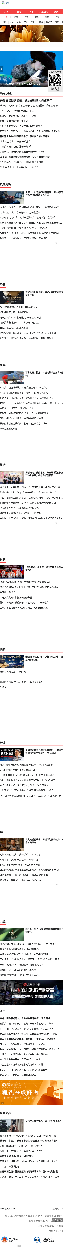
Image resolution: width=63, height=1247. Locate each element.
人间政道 (40, 1043)
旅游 (3, 465)
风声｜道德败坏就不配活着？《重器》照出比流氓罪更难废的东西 (31, 222)
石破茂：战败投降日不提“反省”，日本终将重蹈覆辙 (24, 413)
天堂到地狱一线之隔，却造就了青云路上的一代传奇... (25, 1033)
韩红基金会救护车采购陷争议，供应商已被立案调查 (24, 136)
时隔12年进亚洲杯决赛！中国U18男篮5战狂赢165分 (25, 582)
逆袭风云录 (54, 1049)
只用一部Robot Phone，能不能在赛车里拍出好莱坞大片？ (28, 780)
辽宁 (26, 22)
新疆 (41, 22)
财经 (19, 11)
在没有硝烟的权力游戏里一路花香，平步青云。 (22, 1038)
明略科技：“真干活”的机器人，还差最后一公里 (22, 212)
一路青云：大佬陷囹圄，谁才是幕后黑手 (19, 1054)
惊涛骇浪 (51, 1038)
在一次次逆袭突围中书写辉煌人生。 (17, 1059)
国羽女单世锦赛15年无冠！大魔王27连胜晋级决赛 (24, 607)
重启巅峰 (45, 1018)
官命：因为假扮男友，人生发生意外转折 (19, 1018)
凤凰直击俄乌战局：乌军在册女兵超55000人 (21, 126)
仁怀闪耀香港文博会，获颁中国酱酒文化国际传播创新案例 (28, 502)
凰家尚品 (5, 1113)
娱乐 (56, 11)
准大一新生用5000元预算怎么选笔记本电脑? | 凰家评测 (26, 764)
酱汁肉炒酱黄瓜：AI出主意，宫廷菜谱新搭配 (21, 681)
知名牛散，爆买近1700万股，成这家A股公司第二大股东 (26, 337)
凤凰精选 (5, 185)
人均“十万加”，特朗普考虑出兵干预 (17, 110)
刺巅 (40, 1064)
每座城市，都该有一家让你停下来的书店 (19, 859)
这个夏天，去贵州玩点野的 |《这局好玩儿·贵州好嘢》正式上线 (30, 487)
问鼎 (55, 1033)
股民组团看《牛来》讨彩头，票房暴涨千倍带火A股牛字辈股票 (29, 232)
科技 (31, 11)
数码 (47, 17)
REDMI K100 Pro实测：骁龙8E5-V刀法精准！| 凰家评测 (27, 774)
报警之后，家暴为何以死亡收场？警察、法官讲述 (23, 238)
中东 (12, 22)
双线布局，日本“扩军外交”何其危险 (17, 408)
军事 (3, 365)
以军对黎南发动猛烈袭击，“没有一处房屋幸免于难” (24, 392)
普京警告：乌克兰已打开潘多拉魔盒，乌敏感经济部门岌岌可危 (30, 131)
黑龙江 (49, 22)
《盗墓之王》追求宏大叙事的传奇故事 (18, 1064)
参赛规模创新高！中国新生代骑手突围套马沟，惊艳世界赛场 (29, 587)
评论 (16, 17)
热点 (3, 93)
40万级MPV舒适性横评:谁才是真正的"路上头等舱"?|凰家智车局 (30, 795)
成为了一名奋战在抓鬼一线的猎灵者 (17, 1043)
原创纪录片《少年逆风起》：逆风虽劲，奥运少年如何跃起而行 (29, 959)
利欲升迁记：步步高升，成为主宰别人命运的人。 (23, 1023)
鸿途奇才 (45, 1054)
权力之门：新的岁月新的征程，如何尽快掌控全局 (23, 1069)
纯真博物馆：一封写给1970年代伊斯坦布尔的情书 (24, 875)
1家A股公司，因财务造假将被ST (15, 312)
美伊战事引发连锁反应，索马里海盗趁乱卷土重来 (23, 423)
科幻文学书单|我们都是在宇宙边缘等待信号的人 (23, 864)
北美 (19, 22)
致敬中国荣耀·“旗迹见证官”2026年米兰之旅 (20, 512)
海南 (57, 22)
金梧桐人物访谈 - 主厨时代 (13, 671)
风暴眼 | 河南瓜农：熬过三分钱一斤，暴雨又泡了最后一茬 (28, 217)
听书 (3, 1011)
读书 (3, 832)
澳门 (5, 22)
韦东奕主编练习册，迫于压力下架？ (17, 146)
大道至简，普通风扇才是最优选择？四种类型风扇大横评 (27, 790)
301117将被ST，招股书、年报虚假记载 (19, 307)
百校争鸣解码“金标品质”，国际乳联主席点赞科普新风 (25, 954)
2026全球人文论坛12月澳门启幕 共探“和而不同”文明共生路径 (29, 943)
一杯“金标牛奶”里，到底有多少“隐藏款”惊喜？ (22, 964)
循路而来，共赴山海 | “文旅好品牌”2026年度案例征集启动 (28, 492)
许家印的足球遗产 (8, 592)
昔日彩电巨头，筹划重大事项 (14, 327)
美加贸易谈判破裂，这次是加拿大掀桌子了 (26, 100)
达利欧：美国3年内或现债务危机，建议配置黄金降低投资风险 (29, 105)
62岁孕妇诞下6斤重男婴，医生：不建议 (19, 167)
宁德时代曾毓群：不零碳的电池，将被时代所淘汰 (23, 227)
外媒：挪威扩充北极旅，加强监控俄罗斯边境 (21, 418)
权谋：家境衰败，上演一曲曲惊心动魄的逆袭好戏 (23, 1049)
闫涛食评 (4, 687)
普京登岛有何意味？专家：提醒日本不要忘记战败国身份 (27, 397)
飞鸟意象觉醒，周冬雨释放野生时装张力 (20, 83)
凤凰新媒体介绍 (7, 1208)
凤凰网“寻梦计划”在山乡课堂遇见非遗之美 (20, 974)
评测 (57, 17)
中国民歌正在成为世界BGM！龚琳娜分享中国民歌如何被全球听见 (31, 518)
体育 (3, 559)
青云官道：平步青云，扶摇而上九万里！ (19, 1074)
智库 (26, 17)
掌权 (51, 1023)
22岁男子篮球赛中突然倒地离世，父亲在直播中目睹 (25, 156)
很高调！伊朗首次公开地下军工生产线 (18, 115)
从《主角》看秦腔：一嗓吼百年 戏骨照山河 (20, 880)
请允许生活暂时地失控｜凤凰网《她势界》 (20, 949)
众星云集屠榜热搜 (8, 428)
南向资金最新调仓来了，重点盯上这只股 (19, 322)
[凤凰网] (6, 3)
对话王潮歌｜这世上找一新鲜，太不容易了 (20, 854)
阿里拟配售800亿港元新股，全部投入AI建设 (21, 317)
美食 (3, 649)
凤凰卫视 (43, 11)
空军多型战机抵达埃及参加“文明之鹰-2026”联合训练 (25, 387)
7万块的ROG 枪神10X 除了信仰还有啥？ (19, 769)
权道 (38, 1059)
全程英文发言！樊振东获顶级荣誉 (16, 597)
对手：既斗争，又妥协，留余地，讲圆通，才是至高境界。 (28, 1028)
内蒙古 (33, 22)
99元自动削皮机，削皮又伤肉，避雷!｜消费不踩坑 (24, 785)
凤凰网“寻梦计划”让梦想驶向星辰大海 (18, 969)
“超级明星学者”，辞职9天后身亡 (15, 141)
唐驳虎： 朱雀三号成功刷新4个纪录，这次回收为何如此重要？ (30, 207)
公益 (3, 921)
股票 (37, 17)
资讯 (6, 11)
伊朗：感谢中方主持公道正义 (14, 120)
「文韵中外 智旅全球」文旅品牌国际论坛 (19, 507)
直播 (5, 17)
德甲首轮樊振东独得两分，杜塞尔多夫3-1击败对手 (24, 602)
